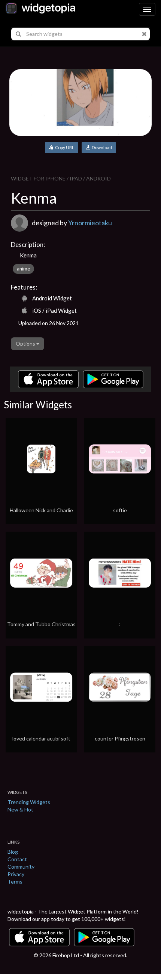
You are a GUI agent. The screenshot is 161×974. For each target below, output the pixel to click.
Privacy (15, 874)
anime (23, 269)
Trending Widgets (28, 802)
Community (20, 866)
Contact (17, 859)
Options (26, 343)
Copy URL (64, 147)
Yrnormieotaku (90, 223)
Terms (14, 881)
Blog (12, 851)
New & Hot (20, 809)
